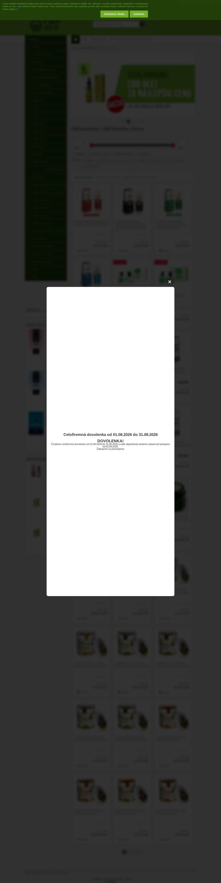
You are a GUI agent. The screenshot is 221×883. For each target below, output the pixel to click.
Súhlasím (139, 14)
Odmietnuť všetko (114, 14)
